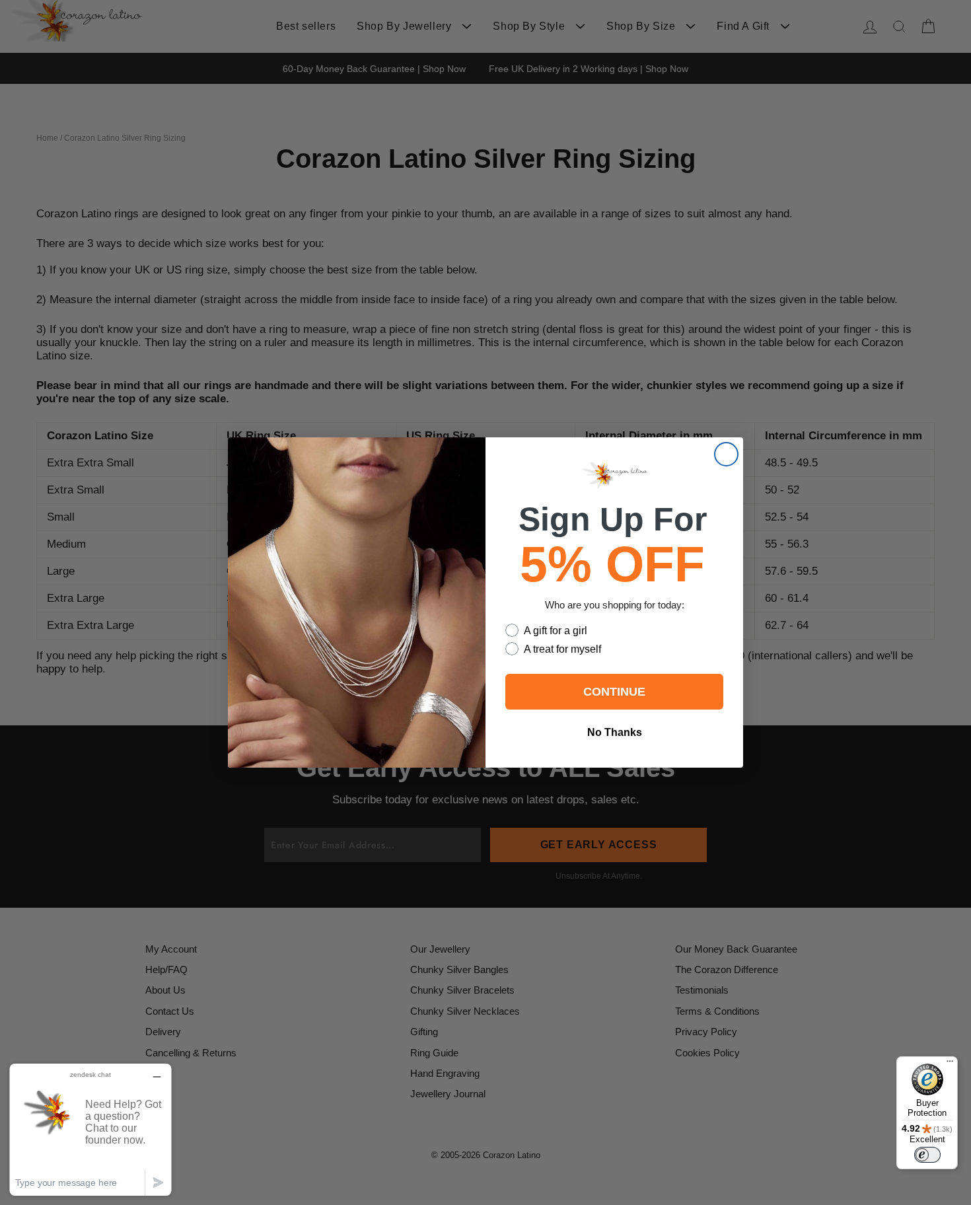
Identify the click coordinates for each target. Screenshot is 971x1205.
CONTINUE (614, 691)
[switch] (927, 1155)
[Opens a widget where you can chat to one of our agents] (90, 1129)
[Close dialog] (726, 454)
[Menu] (950, 1064)
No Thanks (614, 732)
